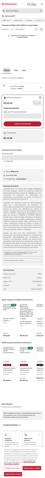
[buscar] (41, 11)
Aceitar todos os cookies (13, 474)
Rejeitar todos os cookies (32, 468)
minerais (30, 193)
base (30, 189)
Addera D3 (14, 171)
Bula (24, 70)
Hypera (39, 278)
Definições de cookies (12, 468)
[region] (22, 462)
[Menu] (41, 4)
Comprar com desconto (22, 124)
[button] (22, 49)
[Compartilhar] (41, 29)
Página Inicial (6, 20)
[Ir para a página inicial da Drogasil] (9, 4)
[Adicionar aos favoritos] (36, 29)
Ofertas (6, 70)
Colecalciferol (21, 179)
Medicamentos (18, 20)
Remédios (29, 20)
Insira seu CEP (7, 154)
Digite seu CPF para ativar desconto (15, 112)
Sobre (16, 70)
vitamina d (37, 189)
